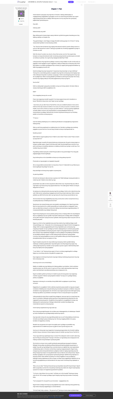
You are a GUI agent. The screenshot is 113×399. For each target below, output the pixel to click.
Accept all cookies (75, 395)
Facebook (21, 24)
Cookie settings (89, 395)
